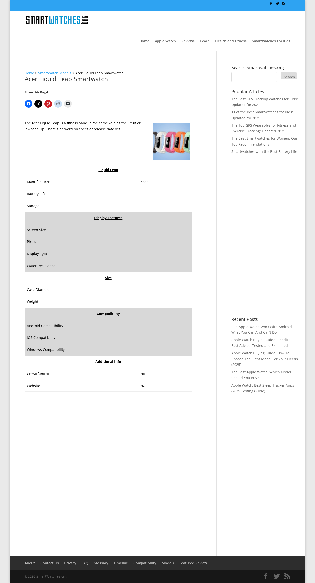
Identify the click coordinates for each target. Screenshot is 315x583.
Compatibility (144, 563)
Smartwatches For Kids (271, 41)
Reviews (188, 41)
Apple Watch (165, 41)
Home (144, 41)
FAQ (85, 563)
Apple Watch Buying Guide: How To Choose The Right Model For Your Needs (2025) (264, 359)
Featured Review (193, 563)
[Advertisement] (264, 236)
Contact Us (49, 563)
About (30, 563)
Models (168, 563)
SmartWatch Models (54, 73)
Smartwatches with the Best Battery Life (264, 151)
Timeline (121, 563)
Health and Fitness (231, 41)
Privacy (70, 563)
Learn (205, 41)
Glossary (101, 563)
